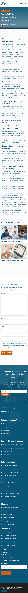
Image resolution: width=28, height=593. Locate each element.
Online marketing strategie (10, 465)
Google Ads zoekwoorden (10, 545)
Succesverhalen (7, 427)
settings (15, 588)
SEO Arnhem (6, 458)
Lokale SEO (6, 454)
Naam (3, 318)
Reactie (3, 293)
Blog (4, 423)
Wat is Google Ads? (8, 532)
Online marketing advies (9, 475)
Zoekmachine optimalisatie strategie (13, 444)
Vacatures (5, 433)
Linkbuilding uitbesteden (9, 496)
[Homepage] (4, 3)
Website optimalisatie (9, 482)
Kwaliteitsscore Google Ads (10, 542)
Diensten (5, 437)
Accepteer (4, 590)
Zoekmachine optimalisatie (10, 507)
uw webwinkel (13, 39)
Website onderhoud (8, 524)
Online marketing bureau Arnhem (12, 479)
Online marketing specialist (10, 472)
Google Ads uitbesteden (9, 535)
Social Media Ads (7, 514)
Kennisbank (6, 430)
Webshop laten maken (9, 521)
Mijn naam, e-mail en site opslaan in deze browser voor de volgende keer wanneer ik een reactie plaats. (15, 346)
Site (2, 335)
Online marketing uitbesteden (11, 469)
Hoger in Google (7, 451)
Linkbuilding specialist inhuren (11, 493)
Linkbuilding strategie (9, 500)
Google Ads (6, 511)
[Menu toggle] (21, 3)
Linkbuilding (6, 490)
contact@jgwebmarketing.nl (11, 560)
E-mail (3, 326)
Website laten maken (8, 517)
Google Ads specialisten (9, 538)
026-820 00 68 (7, 558)
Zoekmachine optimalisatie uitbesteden (13, 448)
